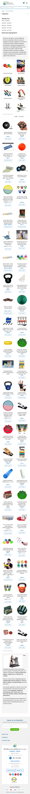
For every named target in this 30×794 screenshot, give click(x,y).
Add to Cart (21, 160)
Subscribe (15, 729)
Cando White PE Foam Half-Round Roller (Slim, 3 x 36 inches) (22, 287)
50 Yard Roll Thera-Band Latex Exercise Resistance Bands (8, 222)
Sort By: (16, 116)
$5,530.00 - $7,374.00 (6, 27)
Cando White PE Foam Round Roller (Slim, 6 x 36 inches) (22, 482)
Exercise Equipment (9, 11)
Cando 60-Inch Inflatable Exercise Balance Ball (22, 308)
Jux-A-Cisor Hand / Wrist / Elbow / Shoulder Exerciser (22, 550)
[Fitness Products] (21, 66)
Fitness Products (21, 73)
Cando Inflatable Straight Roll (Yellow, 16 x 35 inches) (8, 351)
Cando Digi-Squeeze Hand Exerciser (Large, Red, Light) (8, 438)
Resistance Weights (8, 98)
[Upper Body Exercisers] (21, 104)
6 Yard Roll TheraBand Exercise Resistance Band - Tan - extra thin (8, 177)
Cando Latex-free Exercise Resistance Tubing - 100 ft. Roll (22, 222)
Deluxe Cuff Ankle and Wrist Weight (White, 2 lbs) (22, 641)
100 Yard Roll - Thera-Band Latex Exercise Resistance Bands (8, 265)
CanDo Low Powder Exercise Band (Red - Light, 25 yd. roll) (22, 526)
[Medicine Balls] (7, 80)
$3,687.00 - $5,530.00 (6, 25)
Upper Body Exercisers (21, 107)
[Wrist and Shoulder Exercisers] (21, 93)
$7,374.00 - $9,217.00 (6, 30)
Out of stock (22, 334)
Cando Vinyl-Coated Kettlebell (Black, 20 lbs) (8, 287)
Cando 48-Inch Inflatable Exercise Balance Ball (22, 155)
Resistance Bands (21, 85)
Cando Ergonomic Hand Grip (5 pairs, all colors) (8, 596)
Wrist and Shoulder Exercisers (21, 99)
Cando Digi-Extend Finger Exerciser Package (21, 134)
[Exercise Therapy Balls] (7, 66)
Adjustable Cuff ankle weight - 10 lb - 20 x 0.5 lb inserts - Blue (8, 330)
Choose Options (8, 160)
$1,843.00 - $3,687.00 (6, 23)
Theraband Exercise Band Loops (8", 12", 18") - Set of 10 (8, 155)
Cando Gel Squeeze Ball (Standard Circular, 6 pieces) (22, 572)
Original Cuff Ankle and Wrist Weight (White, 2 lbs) (22, 414)
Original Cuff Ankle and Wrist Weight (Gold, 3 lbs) (8, 460)
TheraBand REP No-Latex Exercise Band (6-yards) (8, 372)
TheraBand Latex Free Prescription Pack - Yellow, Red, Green (22, 243)
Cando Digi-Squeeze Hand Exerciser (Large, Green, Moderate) (22, 351)
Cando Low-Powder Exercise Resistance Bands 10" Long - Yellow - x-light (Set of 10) (8, 573)
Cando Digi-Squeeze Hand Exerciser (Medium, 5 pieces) (22, 265)
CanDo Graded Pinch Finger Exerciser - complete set (8, 243)
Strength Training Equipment (7, 108)
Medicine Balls (8, 85)
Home (3, 11)
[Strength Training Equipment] (7, 104)
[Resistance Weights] (7, 93)
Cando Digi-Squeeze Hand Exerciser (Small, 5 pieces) (8, 550)
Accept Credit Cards (14, 782)
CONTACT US (19, 770)
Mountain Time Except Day (15, 755)
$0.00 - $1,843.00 (5, 20)
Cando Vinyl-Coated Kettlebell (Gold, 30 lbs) (22, 596)
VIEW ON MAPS (10, 770)
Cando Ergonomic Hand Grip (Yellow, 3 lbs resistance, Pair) (22, 372)
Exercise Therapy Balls (7, 73)
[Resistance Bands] (21, 80)
